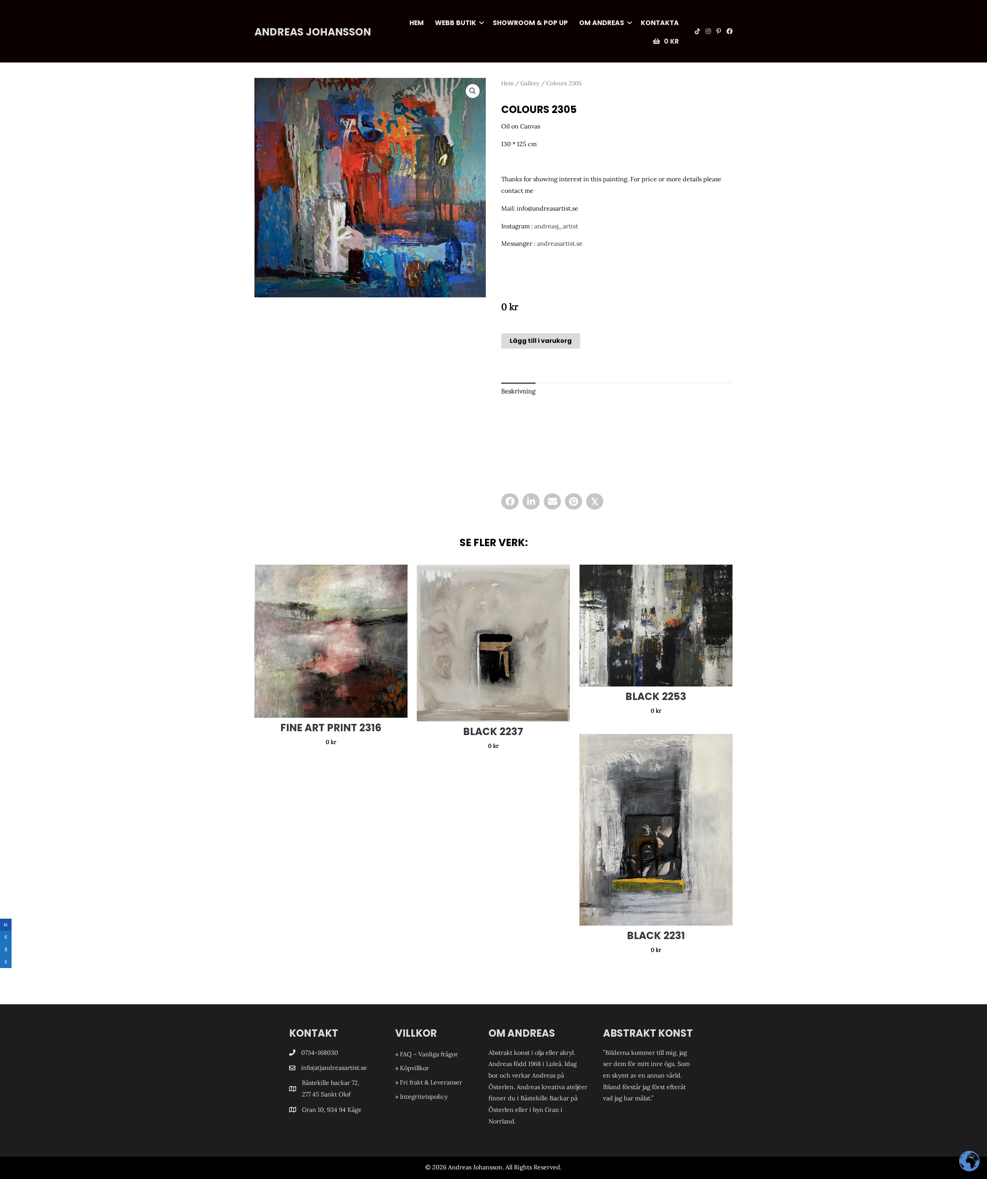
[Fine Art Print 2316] (331, 641)
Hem (416, 22)
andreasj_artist (556, 226)
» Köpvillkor (412, 1068)
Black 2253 (655, 696)
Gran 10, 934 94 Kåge (332, 1109)
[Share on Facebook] (510, 501)
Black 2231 (656, 936)
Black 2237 (493, 732)
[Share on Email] (552, 501)
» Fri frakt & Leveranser (428, 1082)
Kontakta (660, 22)
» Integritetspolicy (421, 1096)
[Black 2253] (656, 625)
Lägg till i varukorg (541, 340)
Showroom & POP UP (530, 22)
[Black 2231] (656, 830)
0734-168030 (319, 1052)
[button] (481, 22)
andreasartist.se (560, 243)
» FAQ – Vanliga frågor (426, 1054)
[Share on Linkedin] (531, 501)
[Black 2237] (493, 643)
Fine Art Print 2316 (330, 728)
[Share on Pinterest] (573, 501)
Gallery (529, 83)
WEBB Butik (455, 22)
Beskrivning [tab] (518, 391)
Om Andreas (601, 22)
